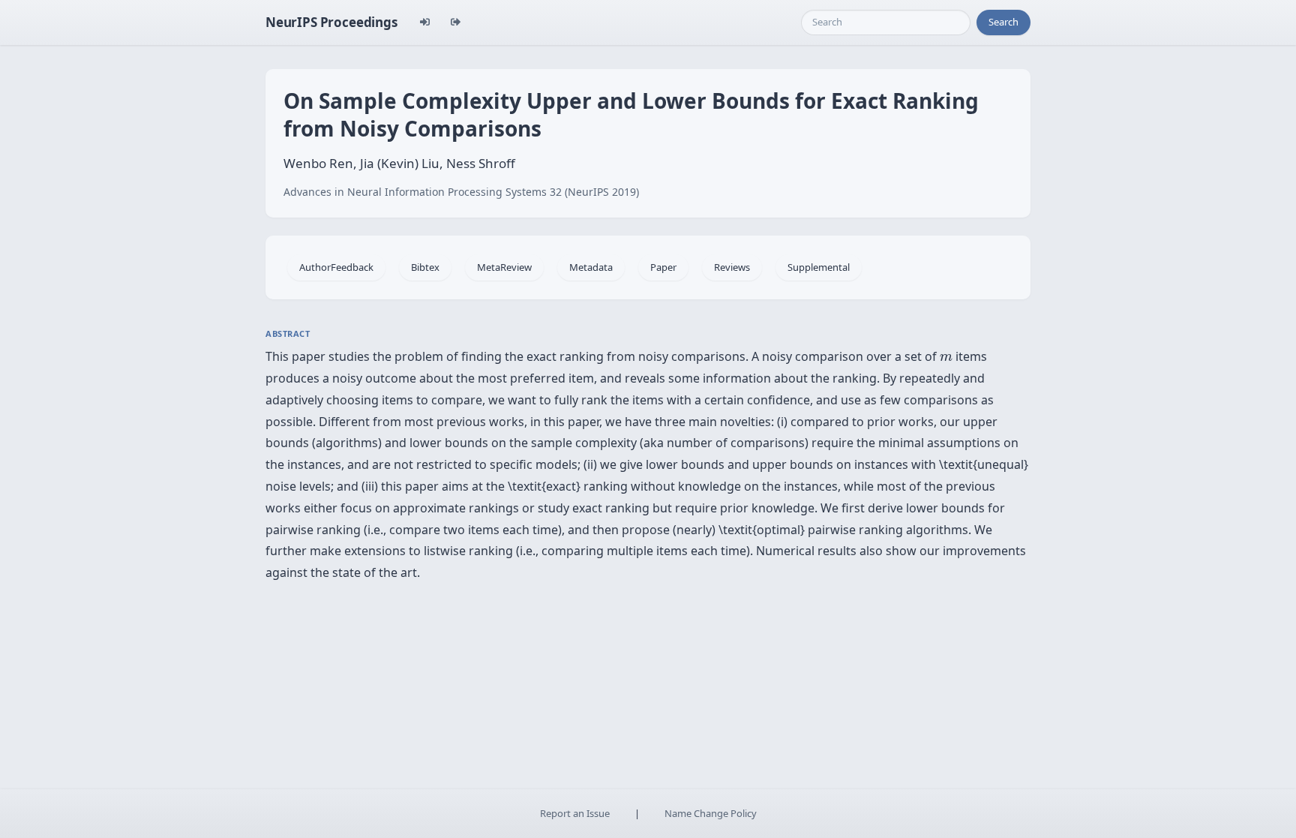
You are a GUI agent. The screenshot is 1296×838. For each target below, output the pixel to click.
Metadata (591, 267)
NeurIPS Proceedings (332, 22)
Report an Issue (575, 813)
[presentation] (946, 357)
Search (1003, 22)
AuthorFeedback (336, 267)
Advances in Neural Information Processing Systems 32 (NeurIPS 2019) (461, 192)
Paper (663, 267)
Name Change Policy (710, 813)
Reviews (732, 267)
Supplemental (819, 267)
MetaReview (504, 267)
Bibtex (425, 267)
